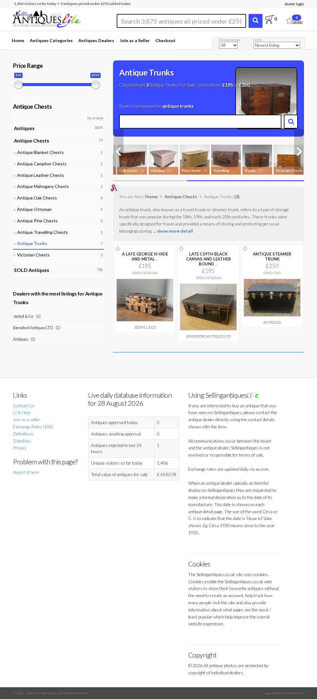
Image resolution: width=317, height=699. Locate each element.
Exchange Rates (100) (33, 426)
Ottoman (157, 170)
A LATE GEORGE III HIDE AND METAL (145, 256)
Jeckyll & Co (145, 327)
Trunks (250, 170)
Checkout (165, 40)
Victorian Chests (289, 170)
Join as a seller (26, 419)
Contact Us (23, 405)
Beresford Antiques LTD (208, 336)
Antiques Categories (51, 40)
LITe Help (21, 412)
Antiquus (272, 322)
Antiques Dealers (96, 40)
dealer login (294, 4)
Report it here (26, 472)
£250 (244, 85)
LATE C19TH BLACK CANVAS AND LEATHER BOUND (208, 258)
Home (18, 40)
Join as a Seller (135, 40)
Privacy (20, 447)
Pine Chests (191, 170)
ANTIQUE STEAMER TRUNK (272, 256)
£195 (227, 85)
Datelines (22, 440)
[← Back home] (46, 17)
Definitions (23, 433)
